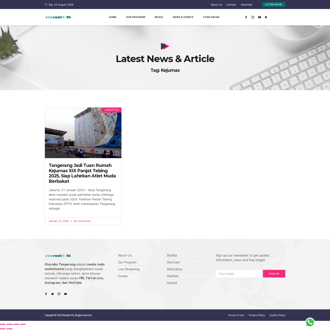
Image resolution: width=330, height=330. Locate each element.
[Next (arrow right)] (9, 328)
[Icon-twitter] (52, 294)
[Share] (9, 324)
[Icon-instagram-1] (253, 17)
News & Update (183, 17)
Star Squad (211, 17)
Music (159, 17)
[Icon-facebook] (246, 17)
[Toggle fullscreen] (16, 324)
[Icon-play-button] (266, 17)
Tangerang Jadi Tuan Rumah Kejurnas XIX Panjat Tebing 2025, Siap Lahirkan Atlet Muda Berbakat (82, 173)
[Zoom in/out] (23, 324)
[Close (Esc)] (3, 324)
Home (112, 17)
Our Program (135, 17)
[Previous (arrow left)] (3, 328)
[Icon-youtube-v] (259, 17)
